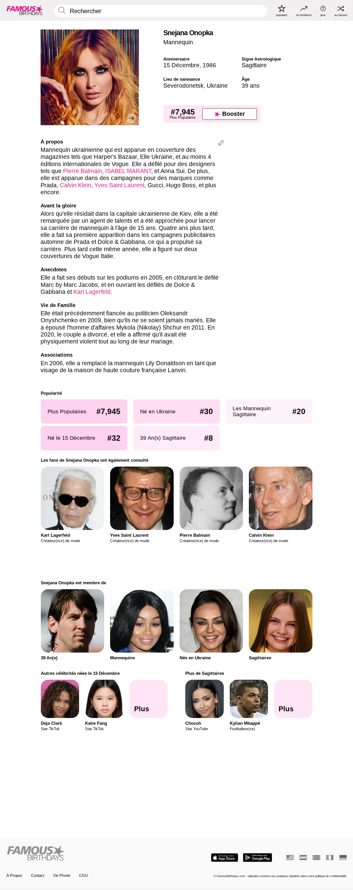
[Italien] (329, 857)
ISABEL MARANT (128, 171)
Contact (37, 875)
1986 (209, 65)
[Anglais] (290, 857)
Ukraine (217, 85)
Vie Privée (61, 875)
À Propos (14, 875)
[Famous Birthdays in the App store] (224, 857)
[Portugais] (316, 857)
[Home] (90, 853)
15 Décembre (181, 65)
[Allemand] (343, 857)
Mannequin (178, 42)
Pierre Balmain (82, 171)
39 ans (251, 85)
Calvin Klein (75, 185)
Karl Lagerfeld (92, 291)
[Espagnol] (303, 857)
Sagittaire (254, 65)
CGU (83, 875)
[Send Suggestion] (221, 143)
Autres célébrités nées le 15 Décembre (80, 673)
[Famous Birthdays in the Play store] (257, 857)
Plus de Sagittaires (204, 673)
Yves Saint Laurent (119, 185)
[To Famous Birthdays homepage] (25, 10)
